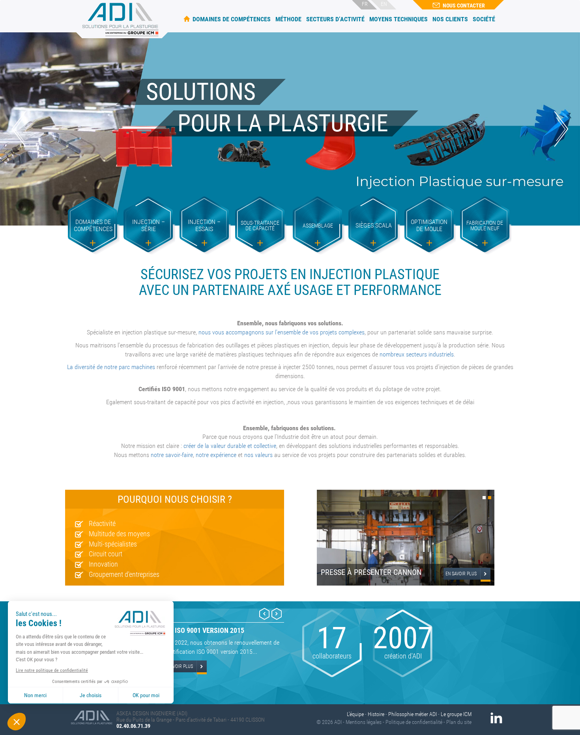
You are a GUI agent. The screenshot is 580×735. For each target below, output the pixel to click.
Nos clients (450, 19)
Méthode (288, 19)
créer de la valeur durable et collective (229, 446)
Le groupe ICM (456, 714)
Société (484, 19)
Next (561, 129)
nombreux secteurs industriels (417, 354)
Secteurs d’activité (335, 19)
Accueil (186, 18)
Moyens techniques (398, 19)
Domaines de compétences (232, 19)
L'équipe (355, 714)
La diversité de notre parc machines (111, 367)
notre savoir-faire (172, 455)
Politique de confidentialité (413, 722)
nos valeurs (258, 455)
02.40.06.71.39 (133, 726)
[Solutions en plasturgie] (121, 19)
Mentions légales (364, 722)
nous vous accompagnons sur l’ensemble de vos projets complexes (281, 332)
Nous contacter (464, 5)
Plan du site (458, 722)
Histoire (376, 714)
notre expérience (216, 455)
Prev (18, 129)
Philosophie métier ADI (412, 714)
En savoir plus (461, 573)
